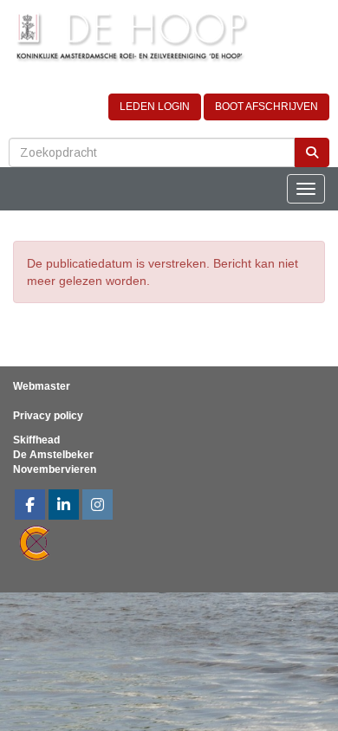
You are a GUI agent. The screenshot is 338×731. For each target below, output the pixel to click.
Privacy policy (48, 416)
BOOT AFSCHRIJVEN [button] (266, 106)
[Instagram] (97, 507)
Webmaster (41, 386)
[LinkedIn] (64, 507)
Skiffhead (36, 440)
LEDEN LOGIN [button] (155, 106)
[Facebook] (30, 507)
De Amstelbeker (53, 455)
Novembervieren (54, 469)
